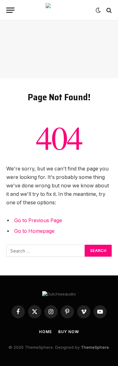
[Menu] (10, 10)
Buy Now (68, 331)
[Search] (108, 10)
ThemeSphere (95, 347)
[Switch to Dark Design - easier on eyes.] (98, 10)
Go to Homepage (34, 231)
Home (45, 331)
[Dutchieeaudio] (59, 10)
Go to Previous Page (38, 220)
